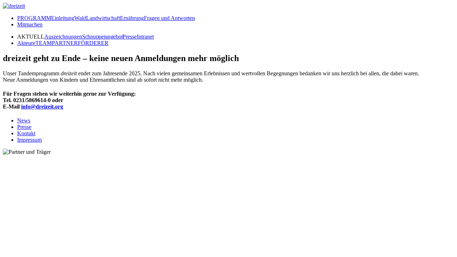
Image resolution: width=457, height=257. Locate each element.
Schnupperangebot (102, 37)
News (23, 120)
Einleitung (62, 18)
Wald (80, 18)
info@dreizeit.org (42, 107)
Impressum (29, 140)
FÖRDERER (93, 43)
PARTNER (65, 43)
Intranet (145, 37)
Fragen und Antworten (169, 18)
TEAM (43, 43)
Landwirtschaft (103, 18)
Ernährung (132, 18)
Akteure (26, 43)
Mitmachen (29, 24)
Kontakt (26, 133)
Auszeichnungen (63, 37)
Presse (129, 37)
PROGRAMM (34, 18)
